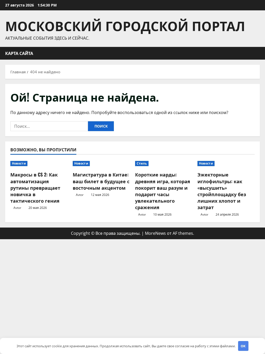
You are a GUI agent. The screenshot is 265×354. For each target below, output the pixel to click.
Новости (19, 163)
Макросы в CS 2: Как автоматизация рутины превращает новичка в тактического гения (35, 187)
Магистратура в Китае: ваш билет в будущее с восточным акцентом (101, 181)
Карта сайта (19, 53)
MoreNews (155, 233)
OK (243, 346)
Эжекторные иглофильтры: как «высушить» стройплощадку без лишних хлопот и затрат (221, 190)
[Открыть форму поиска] (258, 53)
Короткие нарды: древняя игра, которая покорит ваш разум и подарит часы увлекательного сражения (162, 190)
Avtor (17, 208)
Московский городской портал (125, 25)
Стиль (142, 163)
